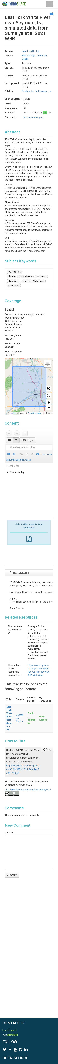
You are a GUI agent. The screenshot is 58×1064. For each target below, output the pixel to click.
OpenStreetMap (34, 413)
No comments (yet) (33, 117)
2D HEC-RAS (14, 272)
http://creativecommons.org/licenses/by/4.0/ (28, 789)
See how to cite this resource (36, 91)
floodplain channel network (22, 276)
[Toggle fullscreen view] (48, 395)
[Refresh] (14, 454)
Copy (48, 749)
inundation (13, 285)
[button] (47, 363)
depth (43, 276)
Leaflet (12, 413)
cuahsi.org (12, 1035)
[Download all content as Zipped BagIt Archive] (37, 454)
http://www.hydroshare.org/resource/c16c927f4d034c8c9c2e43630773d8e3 (22, 769)
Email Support (9, 1030)
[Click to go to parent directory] (25, 433)
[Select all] (8, 454)
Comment (10, 832)
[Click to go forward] (17, 433)
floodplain (13, 281)
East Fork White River (33, 281)
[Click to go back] (9, 433)
